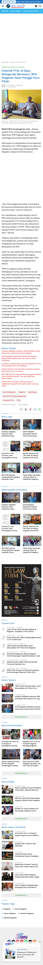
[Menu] (3, 6)
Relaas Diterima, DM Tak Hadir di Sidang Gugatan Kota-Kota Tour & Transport (21, 370)
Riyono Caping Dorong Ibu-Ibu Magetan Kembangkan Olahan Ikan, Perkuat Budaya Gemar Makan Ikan (10, 764)
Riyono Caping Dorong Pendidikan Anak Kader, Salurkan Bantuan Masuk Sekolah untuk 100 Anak (28, 789)
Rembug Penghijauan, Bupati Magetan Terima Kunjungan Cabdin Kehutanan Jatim (23, 655)
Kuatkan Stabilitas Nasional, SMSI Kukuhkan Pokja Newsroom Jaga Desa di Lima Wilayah (21, 352)
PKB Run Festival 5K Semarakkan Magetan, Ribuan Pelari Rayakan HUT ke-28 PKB (27, 799)
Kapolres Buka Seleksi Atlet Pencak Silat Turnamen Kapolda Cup (22, 663)
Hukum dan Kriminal (9, 67)
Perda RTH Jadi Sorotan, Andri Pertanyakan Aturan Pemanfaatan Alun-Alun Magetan (21, 365)
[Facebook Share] (21, 409)
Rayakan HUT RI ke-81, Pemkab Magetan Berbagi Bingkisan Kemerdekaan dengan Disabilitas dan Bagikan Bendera (32, 743)
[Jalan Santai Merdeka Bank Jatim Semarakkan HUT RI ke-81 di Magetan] (7, 687)
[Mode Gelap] (36, 6)
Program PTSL (8, 400)
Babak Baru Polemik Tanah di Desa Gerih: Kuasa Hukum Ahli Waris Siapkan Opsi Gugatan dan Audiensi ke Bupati (27, 865)
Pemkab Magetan (27, 913)
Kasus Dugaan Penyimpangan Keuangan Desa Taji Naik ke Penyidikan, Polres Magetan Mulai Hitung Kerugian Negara (27, 886)
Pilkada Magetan (10, 918)
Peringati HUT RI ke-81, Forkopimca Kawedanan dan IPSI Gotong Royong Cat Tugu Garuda (10, 743)
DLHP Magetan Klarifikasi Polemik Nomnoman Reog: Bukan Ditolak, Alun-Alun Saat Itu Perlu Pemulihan (19, 358)
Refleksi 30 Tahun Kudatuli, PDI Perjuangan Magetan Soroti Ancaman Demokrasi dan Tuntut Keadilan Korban (27, 810)
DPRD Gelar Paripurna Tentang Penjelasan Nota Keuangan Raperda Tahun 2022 (23, 671)
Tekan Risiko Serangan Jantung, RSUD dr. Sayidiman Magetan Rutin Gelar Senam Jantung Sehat (20, 384)
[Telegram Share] (35, 409)
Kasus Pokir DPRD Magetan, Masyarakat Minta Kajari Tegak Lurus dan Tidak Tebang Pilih (27, 876)
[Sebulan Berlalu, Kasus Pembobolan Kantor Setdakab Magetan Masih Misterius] (7, 855)
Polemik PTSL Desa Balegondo (14, 396)
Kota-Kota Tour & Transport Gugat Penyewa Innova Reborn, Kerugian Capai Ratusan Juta (27, 834)
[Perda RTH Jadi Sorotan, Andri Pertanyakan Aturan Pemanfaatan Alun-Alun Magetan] (11, 446)
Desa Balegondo (9, 392)
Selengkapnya (20, 717)
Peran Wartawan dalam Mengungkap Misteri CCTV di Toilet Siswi (24, 638)
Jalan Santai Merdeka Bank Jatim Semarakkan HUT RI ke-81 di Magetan (21, 647)
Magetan (22, 392)
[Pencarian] (40, 6)
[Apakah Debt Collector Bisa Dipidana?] (7, 845)
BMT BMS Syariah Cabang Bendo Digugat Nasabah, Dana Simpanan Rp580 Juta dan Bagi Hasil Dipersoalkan (21, 376)
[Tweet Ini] (26, 409)
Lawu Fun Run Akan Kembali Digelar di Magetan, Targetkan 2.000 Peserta (21, 630)
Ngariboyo (20, 85)
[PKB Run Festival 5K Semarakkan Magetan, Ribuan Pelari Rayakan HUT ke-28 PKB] (7, 800)
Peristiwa (20, 67)
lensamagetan (11, 85)
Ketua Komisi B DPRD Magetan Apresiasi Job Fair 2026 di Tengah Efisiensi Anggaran (32, 764)
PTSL (19, 400)
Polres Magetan (10, 913)
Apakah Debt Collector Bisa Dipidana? (25, 845)
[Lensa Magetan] (15, 6)
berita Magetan (21, 909)
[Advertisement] (21, 36)
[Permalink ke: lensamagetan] (3, 86)
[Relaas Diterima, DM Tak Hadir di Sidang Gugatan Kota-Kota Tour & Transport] (32, 446)
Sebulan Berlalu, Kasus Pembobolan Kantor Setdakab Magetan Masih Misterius (26, 855)
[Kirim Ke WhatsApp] (39, 409)
